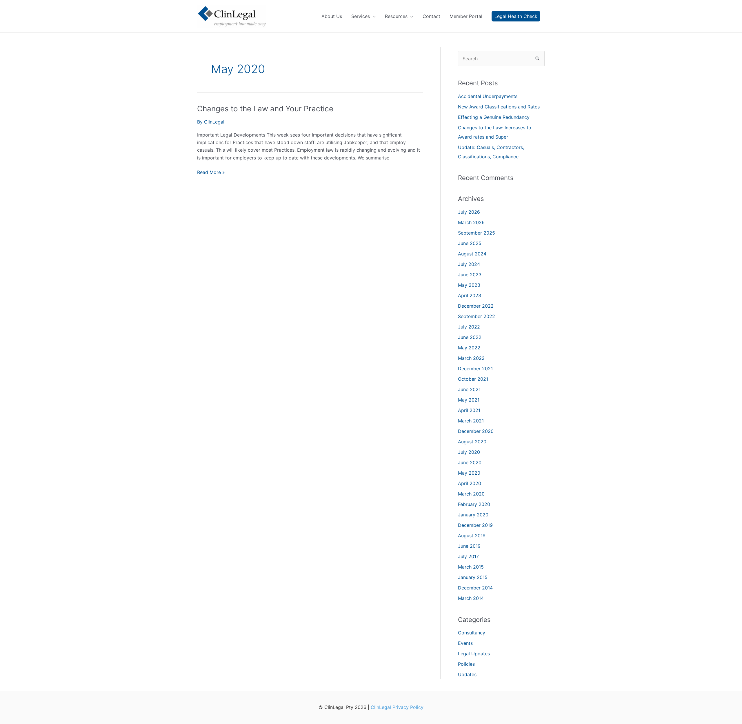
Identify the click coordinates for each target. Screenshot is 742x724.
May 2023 (469, 285)
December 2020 (476, 431)
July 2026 (469, 212)
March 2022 (471, 358)
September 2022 (476, 316)
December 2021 (475, 368)
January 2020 (473, 515)
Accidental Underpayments (488, 96)
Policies (466, 664)
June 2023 (469, 274)
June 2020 (469, 462)
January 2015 (473, 577)
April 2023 (469, 295)
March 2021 (471, 421)
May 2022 (469, 348)
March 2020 (471, 494)
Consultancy (471, 633)
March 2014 (471, 598)
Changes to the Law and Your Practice (265, 108)
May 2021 (468, 400)
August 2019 (471, 535)
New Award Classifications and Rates (499, 107)
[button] (516, 16)
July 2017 (468, 556)
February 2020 (474, 504)
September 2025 (476, 233)
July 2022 (469, 327)
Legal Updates (474, 653)
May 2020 (469, 473)
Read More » (211, 172)
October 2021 (473, 379)
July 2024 (469, 264)
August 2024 (472, 254)
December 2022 (476, 306)
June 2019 (469, 546)
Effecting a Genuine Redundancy (494, 117)
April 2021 (469, 410)
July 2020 (469, 452)
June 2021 (469, 389)
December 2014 (475, 588)
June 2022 (469, 337)
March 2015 (471, 567)
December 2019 (475, 525)
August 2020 (472, 441)
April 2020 (469, 483)
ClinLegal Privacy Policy (397, 707)
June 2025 (469, 243)
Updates (467, 674)
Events (465, 643)
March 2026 (471, 222)
